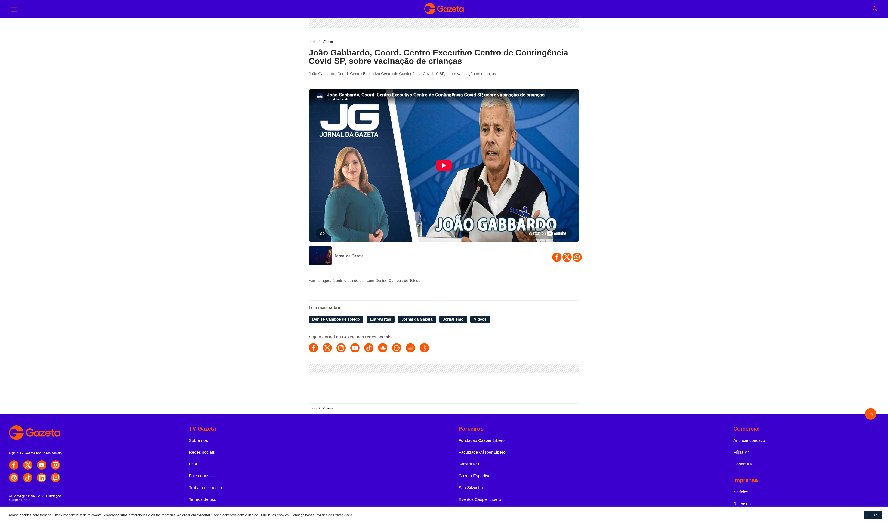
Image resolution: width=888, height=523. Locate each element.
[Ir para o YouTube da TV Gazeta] (41, 465)
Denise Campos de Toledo (336, 319)
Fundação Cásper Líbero (482, 440)
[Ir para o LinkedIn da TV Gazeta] (41, 477)
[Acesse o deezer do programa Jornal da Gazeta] (410, 347)
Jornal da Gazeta (349, 256)
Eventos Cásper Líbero (480, 499)
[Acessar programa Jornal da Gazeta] (320, 256)
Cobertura (742, 464)
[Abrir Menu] (14, 9)
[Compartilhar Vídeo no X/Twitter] (567, 257)
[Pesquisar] (875, 9)
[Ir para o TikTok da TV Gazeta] (27, 477)
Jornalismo (453, 319)
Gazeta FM (469, 464)
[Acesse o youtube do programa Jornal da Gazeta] (355, 347)
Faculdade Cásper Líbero (482, 452)
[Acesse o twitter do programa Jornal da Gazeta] (327, 347)
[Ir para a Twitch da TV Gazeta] (55, 477)
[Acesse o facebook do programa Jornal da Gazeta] (313, 347)
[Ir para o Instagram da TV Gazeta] (55, 465)
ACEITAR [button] (872, 515)
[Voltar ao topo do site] (870, 414)
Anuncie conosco (749, 440)
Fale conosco (201, 476)
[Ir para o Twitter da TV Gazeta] (27, 465)
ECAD (194, 464)
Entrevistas (380, 319)
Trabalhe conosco (205, 487)
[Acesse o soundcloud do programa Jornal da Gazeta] (382, 347)
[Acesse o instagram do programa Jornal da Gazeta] (341, 347)
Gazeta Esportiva (474, 476)
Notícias (740, 492)
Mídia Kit (741, 452)
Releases (742, 504)
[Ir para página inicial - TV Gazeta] (444, 9)
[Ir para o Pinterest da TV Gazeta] (13, 477)
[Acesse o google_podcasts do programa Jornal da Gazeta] (424, 347)
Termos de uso (202, 499)
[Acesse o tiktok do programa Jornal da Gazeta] (368, 347)
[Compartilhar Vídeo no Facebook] (556, 257)
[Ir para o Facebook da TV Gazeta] (13, 465)
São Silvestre (471, 487)
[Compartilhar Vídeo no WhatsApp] (577, 257)
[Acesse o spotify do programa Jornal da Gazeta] (396, 347)
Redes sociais (202, 452)
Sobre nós (198, 440)
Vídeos (480, 319)
